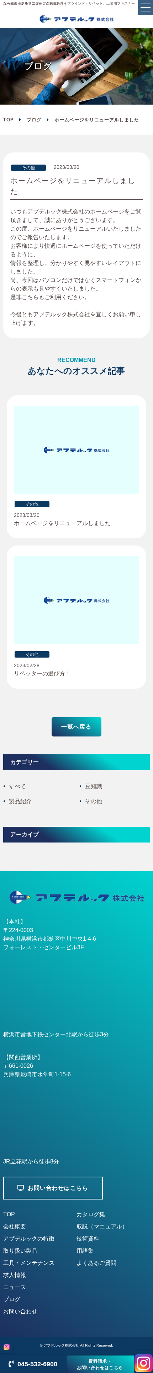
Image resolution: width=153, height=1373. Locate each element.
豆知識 (93, 786)
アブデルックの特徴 (28, 1239)
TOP (9, 1214)
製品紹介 (20, 801)
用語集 (85, 1251)
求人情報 (14, 1275)
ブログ (34, 119)
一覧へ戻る (76, 727)
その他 (93, 801)
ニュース (14, 1287)
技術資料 (87, 1239)
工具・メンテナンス (28, 1263)
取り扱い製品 (20, 1251)
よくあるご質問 (96, 1263)
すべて (17, 786)
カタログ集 (90, 1214)
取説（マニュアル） (102, 1226)
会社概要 (14, 1226)
